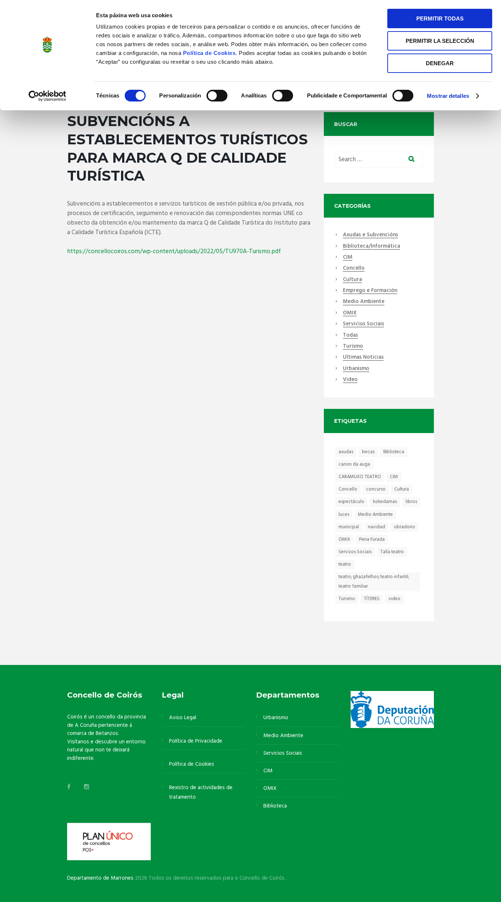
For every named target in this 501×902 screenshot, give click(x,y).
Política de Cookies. (211, 53)
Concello (354, 268)
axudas (346, 452)
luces (344, 514)
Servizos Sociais (355, 552)
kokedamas (385, 502)
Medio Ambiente (363, 302)
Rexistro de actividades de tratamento (201, 792)
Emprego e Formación (370, 291)
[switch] (216, 95)
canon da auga (354, 464)
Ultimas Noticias (363, 358)
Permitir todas (440, 18)
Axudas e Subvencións (370, 235)
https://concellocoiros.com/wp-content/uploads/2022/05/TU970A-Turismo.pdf (174, 251)
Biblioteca (393, 452)
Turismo (353, 347)
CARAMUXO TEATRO (360, 477)
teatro (345, 564)
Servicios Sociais (363, 324)
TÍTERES (372, 599)
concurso (375, 489)
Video (350, 380)
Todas (350, 336)
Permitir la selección (440, 41)
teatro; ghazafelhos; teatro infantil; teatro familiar (374, 581)
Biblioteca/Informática (371, 246)
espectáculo (351, 502)
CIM (347, 257)
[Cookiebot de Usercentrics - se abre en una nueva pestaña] (47, 95)
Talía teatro (392, 552)
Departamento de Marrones (100, 878)
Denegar (440, 63)
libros (411, 502)
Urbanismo (356, 369)
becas (368, 452)
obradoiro (404, 527)
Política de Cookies (191, 764)
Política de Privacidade (195, 741)
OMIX (349, 313)
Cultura (352, 280)
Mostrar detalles (448, 96)
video (394, 599)
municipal (349, 527)
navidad (376, 527)
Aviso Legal (182, 717)
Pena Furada (372, 539)
